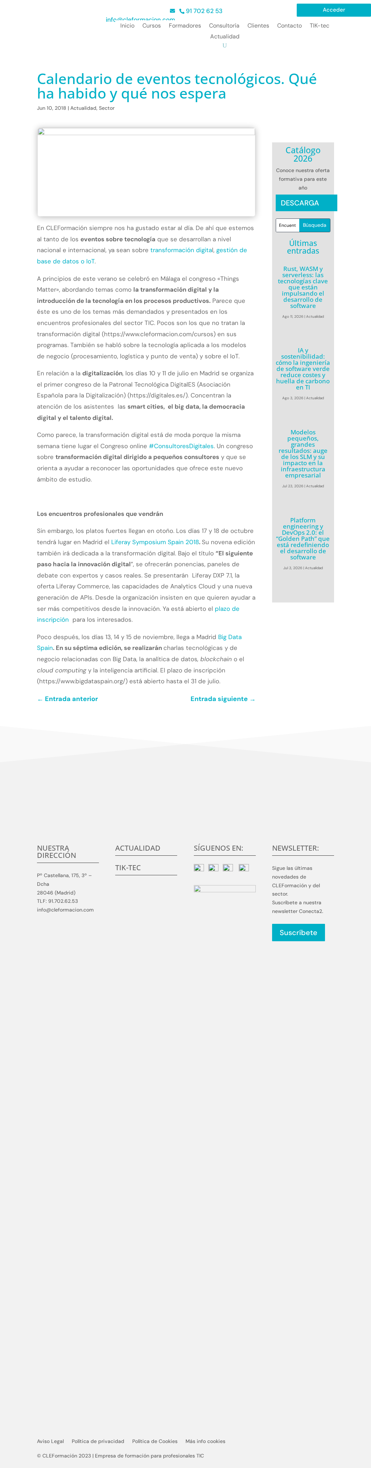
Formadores (185, 26)
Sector (106, 108)
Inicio (127, 26)
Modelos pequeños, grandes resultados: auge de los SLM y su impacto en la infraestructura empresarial (303, 453)
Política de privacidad (98, 1441)
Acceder (334, 10)
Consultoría (224, 26)
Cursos (151, 26)
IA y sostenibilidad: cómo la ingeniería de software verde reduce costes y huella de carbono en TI (303, 368)
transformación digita (181, 250)
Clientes (258, 26)
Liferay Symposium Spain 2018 (155, 542)
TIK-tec (319, 26)
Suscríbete (298, 932)
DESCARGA (300, 203)
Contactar (186, 821)
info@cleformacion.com (140, 20)
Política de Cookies (155, 1441)
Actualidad (224, 37)
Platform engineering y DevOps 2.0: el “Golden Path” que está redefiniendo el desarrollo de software (303, 538)
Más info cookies (205, 1441)
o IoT (88, 261)
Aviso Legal (50, 1441)
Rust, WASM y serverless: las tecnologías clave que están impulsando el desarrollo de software (303, 287)
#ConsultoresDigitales (181, 446)
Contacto (289, 26)
